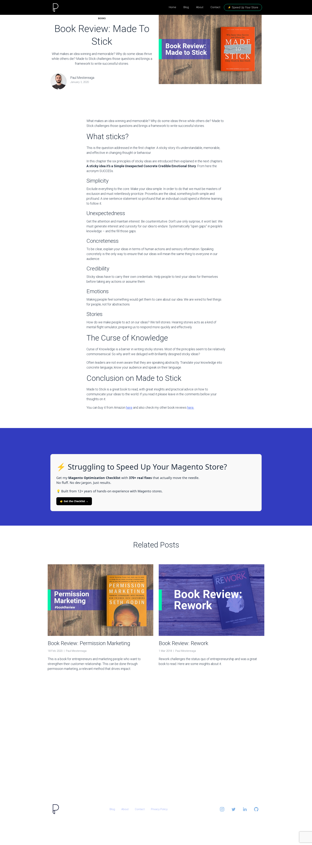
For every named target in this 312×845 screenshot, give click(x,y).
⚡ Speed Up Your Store (243, 7)
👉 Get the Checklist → (74, 501)
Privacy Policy (159, 809)
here (129, 407)
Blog (186, 7)
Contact (215, 7)
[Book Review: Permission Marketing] (100, 601)
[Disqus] (156, 741)
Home (172, 7)
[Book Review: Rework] (211, 601)
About (199, 7)
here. (190, 407)
